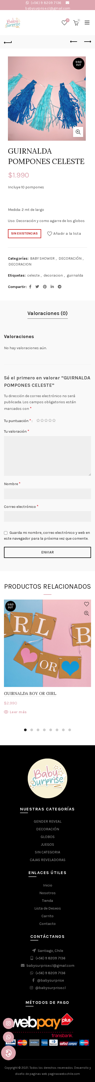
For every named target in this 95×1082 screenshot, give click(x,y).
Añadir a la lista (67, 233)
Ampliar (78, 132)
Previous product (73, 42)
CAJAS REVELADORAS (47, 860)
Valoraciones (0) (47, 313)
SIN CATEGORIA (47, 852)
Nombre (12, 483)
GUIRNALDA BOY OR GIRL (30, 693)
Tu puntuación (17, 420)
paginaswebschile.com (64, 1074)
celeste (33, 275)
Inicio (47, 885)
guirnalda (75, 275)
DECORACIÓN (70, 258)
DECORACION (19, 264)
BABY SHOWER (42, 258)
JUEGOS (47, 844)
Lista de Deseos (47, 908)
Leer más (18, 712)
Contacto (47, 923)
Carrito (47, 916)
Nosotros (47, 893)
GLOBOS (48, 837)
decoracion (53, 275)
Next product (87, 42)
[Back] (8, 42)
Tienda (47, 900)
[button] (8, 1052)
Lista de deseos (67, 20)
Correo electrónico (21, 506)
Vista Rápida (86, 613)
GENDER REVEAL (47, 821)
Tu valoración (16, 431)
